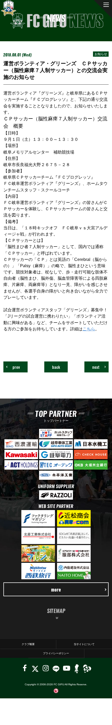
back (56, 367)
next (95, 367)
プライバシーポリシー (56, 653)
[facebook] (25, 668)
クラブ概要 (28, 644)
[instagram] (46, 668)
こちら (89, 328)
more (56, 589)
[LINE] (55, 668)
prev (16, 367)
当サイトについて (84, 644)
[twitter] (35, 668)
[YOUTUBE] (66, 668)
